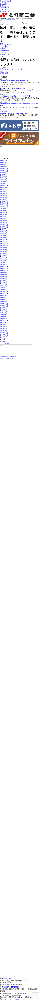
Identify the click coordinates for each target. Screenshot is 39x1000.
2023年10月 (4, 206)
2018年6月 (3, 312)
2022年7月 (3, 229)
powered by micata (12, 999)
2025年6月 (3, 177)
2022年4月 (3, 235)
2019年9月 (3, 295)
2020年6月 (3, 279)
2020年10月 (4, 270)
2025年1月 (3, 183)
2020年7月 (3, 277)
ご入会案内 (4, 3)
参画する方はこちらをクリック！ (12, 69)
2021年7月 (3, 252)
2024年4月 (3, 196)
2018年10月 (4, 306)
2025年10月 (4, 171)
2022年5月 (3, 233)
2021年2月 (3, 262)
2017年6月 (3, 329)
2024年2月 (3, 200)
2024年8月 (3, 189)
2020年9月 (3, 272)
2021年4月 (3, 258)
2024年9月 (3, 187)
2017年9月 (3, 322)
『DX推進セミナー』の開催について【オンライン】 (15, 96)
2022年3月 (3, 237)
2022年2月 (3, 239)
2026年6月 (3, 162)
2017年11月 (4, 320)
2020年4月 (3, 283)
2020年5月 (3, 281)
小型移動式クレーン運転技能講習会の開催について (15, 80)
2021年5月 (3, 256)
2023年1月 (3, 223)
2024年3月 (3, 198)
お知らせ (3, 341)
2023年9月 (3, 208)
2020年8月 (3, 275)
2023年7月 (3, 212)
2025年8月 (3, 175)
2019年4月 (3, 302)
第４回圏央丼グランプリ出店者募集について (13, 88)
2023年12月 (4, 202)
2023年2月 (3, 221)
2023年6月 (3, 214)
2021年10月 (4, 245)
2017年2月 (3, 331)
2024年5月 (3, 194)
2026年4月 (3, 164)
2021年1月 (3, 264)
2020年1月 (3, 289)
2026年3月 (3, 167)
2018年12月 (4, 304)
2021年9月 (3, 248)
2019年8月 (3, 297)
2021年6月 (3, 254)
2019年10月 (4, 293)
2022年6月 (3, 231)
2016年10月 (4, 335)
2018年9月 (3, 308)
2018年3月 (3, 316)
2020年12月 (4, 266)
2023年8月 (3, 210)
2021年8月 (3, 250)
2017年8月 (3, 324)
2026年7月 (3, 160)
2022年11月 (4, 225)
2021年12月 (4, 243)
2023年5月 (3, 216)
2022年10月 (4, 227)
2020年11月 (4, 268)
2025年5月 (3, 179)
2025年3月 (3, 181)
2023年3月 (3, 218)
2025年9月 (3, 173)
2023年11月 (4, 204)
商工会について (5, 1)
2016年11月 (4, 333)
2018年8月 (3, 310)
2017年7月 (3, 326)
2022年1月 (3, 241)
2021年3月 (3, 260)
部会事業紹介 (5, 7)
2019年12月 (4, 291)
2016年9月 (3, 337)
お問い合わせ (5, 11)
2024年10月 (4, 185)
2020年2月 (3, 287)
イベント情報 (5, 343)
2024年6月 (3, 191)
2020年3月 (3, 285)
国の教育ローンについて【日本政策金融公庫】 (13, 113)
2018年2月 (3, 318)
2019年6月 (3, 299)
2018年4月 (3, 314)
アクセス (3, 9)
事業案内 (3, 5)
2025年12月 (4, 169)
